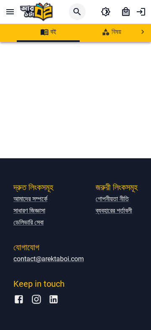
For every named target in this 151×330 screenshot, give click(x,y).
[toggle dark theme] (105, 11)
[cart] (125, 11)
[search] (77, 11)
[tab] (48, 32)
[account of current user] (141, 11)
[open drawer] (10, 11)
